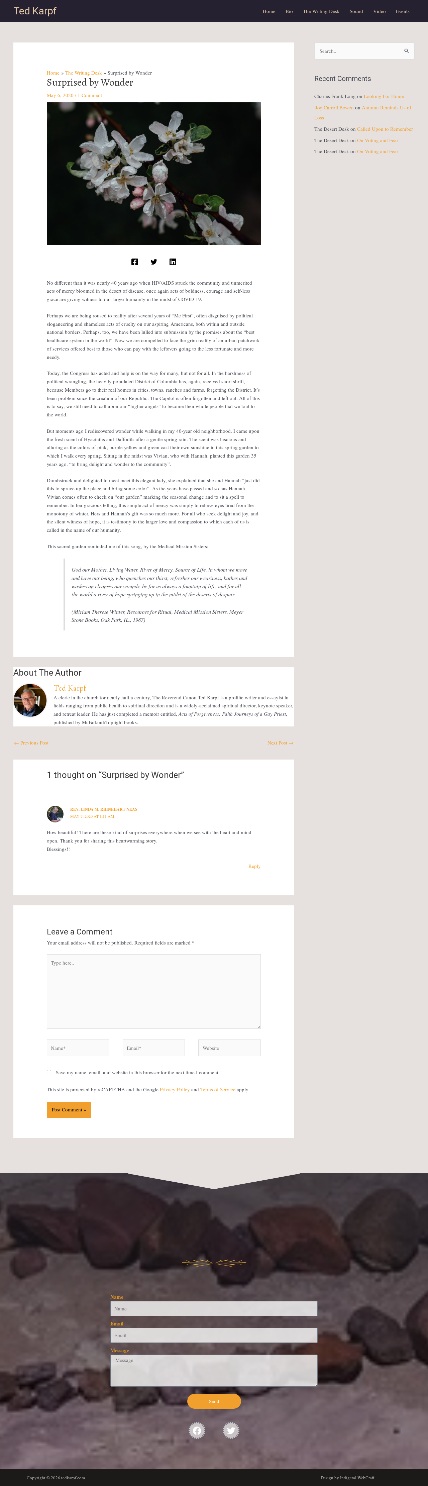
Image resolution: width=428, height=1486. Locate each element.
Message (119, 1350)
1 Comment (90, 95)
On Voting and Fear (377, 140)
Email (116, 1323)
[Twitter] (153, 262)
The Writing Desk (321, 11)
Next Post (281, 742)
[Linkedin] (173, 262)
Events (403, 11)
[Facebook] (134, 262)
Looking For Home (384, 96)
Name (116, 1296)
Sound (356, 11)
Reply (254, 866)
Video (379, 11)
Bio (289, 11)
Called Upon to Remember (385, 128)
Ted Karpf (35, 11)
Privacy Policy (175, 1089)
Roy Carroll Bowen (334, 107)
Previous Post (31, 742)
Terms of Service (217, 1089)
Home (269, 11)
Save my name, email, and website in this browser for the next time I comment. (138, 1072)
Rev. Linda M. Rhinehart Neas (103, 809)
